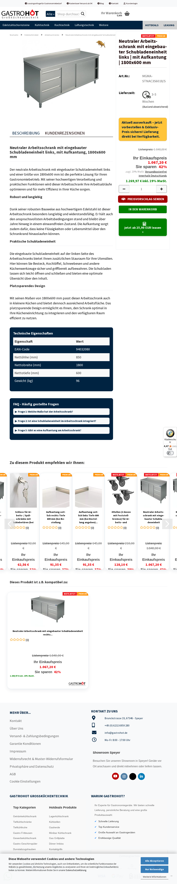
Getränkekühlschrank (24, 816)
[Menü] (171, 877)
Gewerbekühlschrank (24, 838)
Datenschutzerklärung (76, 870)
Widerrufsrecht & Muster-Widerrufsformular (41, 759)
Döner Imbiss (56, 843)
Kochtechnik (61, 25)
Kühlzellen (54, 821)
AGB (13, 774)
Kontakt (114, 3)
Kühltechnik (42, 25)
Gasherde (54, 827)
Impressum (18, 751)
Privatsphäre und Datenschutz (32, 766)
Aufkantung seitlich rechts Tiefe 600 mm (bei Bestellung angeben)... (56, 517)
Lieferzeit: (127, 93)
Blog (102, 3)
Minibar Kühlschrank (60, 833)
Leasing (169, 25)
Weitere (103, 25)
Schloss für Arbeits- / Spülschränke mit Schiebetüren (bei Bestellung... (23, 517)
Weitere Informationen (154, 876)
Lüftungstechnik (84, 25)
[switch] (170, 453)
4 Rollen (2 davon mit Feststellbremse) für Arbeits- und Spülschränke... (121, 517)
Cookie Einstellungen (25, 781)
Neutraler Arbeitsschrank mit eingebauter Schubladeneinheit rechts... (153, 517)
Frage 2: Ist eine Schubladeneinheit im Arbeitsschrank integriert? (57, 421)
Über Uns (16, 728)
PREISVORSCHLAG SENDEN (145, 199)
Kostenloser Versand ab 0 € (80, 3)
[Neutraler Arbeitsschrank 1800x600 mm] (61, 78)
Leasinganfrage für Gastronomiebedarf (44, 3)
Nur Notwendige (154, 869)
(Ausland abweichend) (155, 106)
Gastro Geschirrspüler (25, 843)
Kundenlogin (131, 3)
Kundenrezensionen (65, 133)
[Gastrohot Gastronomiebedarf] (20, 14)
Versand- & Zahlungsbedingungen (34, 736)
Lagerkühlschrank (59, 816)
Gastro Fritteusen (22, 833)
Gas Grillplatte (57, 838)
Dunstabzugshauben (24, 849)
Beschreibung (26, 133)
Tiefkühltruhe (20, 827)
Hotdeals (152, 25)
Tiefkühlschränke (22, 821)
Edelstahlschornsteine (16, 25)
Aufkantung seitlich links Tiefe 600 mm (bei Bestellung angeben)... (88, 517)
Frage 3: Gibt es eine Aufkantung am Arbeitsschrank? (49, 430)
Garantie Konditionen (25, 743)
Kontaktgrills (55, 849)
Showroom (129, 760)
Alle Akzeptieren (154, 860)
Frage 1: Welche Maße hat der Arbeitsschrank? (45, 411)
